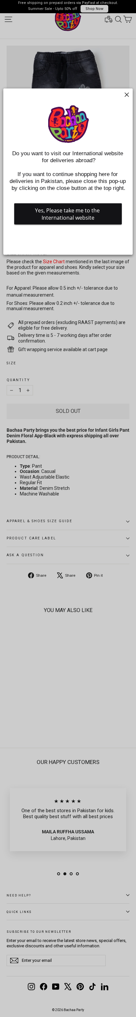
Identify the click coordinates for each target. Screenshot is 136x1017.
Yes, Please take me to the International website (68, 214)
